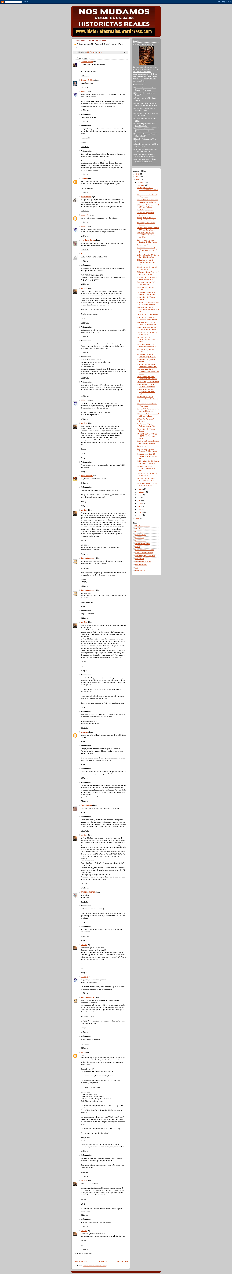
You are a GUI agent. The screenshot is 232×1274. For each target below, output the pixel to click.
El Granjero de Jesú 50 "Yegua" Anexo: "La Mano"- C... (147, 399)
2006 (138, 180)
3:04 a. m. (84, 1048)
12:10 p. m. (85, 323)
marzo (140, 509)
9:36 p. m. (84, 812)
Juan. (83, 254)
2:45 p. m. (84, 471)
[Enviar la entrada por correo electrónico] (124, 52)
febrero (140, 512)
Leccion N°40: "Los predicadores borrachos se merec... (147, 339)
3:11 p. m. (84, 1215)
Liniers (137, 547)
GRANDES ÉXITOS (88, 892)
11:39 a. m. (85, 222)
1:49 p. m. (84, 419)
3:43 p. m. (84, 483)
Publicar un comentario (83, 1254)
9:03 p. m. (84, 778)
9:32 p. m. (84, 972)
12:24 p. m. (85, 352)
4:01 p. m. (84, 506)
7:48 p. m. (84, 728)
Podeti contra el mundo (143, 562)
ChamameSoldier (87, 80)
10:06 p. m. (85, 831)
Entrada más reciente (80, 1261)
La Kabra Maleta (87, 62)
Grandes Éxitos (140, 541)
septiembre (142, 492)
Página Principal (102, 1261)
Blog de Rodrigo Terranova (144, 529)
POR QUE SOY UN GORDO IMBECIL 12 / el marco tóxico (147, 436)
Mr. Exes (84, 288)
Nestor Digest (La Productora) (145, 556)
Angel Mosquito (87, 476)
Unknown (84, 178)
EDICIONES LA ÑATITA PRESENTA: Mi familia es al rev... (148, 309)
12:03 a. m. (85, 993)
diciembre (141, 182)
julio (139, 498)
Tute (136, 568)
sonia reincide (86, 197)
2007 (138, 177)
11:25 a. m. (85, 211)
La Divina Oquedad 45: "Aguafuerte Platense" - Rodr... (146, 392)
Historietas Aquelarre (142, 544)
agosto (140, 495)
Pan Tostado (139, 559)
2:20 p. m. (84, 902)
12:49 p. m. (85, 396)
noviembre (141, 185)
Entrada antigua (122, 1261)
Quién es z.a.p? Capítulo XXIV (148, 382)
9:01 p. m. (84, 764)
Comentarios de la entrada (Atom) (95, 1266)
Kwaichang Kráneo (88, 240)
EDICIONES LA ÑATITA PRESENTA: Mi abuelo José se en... (148, 372)
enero (140, 515)
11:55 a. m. (85, 250)
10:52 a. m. (85, 87)
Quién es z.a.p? (142, 245)
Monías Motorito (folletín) (144, 553)
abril (139, 506)
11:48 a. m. (85, 1249)
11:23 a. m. (85, 1151)
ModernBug (85, 215)
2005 (138, 519)
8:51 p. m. (84, 741)
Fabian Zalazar (86, 805)
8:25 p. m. (84, 940)
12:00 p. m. (85, 261)
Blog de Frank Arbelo (142, 526)
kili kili (83, 1052)
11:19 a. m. (85, 174)
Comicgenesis (140, 532)
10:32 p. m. (85, 888)
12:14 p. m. (85, 337)
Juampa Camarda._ (88, 558)
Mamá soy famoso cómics (144, 550)
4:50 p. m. (84, 554)
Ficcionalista (139, 538)
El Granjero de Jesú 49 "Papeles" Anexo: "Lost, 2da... (146, 468)
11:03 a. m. (85, 122)
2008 (138, 174)
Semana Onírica (141, 565)
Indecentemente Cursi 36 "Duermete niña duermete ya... (147, 456)
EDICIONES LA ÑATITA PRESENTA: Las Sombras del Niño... (147, 235)
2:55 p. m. (84, 922)
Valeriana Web (140, 571)
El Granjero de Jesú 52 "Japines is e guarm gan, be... (146, 262)
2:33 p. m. (84, 458)
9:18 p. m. (84, 801)
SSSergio (84, 91)
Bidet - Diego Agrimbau (145, 210)
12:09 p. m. (85, 1176)
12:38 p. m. (85, 378)
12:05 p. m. (85, 284)
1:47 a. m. (84, 1032)
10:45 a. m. (85, 76)
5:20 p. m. (84, 586)
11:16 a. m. (85, 147)
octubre (140, 489)
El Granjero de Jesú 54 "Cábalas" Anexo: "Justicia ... (147, 190)
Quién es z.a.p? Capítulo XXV (147, 314)
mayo (140, 503)
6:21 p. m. (84, 671)
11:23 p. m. (85, 1226)
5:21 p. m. (84, 606)
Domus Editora (140, 535)
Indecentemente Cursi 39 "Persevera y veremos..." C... (147, 250)
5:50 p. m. (84, 618)
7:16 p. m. (84, 707)
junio (139, 500)
